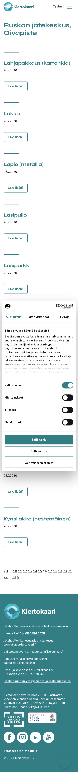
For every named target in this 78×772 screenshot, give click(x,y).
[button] (65, 762)
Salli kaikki (39, 439)
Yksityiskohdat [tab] (39, 317)
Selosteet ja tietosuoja (20, 751)
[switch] (67, 397)
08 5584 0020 (35, 633)
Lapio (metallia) (24, 164)
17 (50, 571)
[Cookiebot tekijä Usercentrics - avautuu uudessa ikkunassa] (56, 306)
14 (35, 571)
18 (55, 571)
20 (65, 571)
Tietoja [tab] (64, 317)
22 (6, 577)
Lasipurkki (17, 265)
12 (25, 571)
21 (70, 571)
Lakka (12, 114)
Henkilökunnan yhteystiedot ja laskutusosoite (37, 681)
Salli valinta (39, 451)
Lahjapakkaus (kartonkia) (37, 63)
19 (60, 571)
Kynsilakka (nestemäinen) (37, 519)
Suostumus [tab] (13, 317)
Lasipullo (15, 215)
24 (14, 577)
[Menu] (69, 7)
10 (15, 571)
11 (20, 571)
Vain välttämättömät (39, 463)
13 (30, 571)
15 (40, 571)
